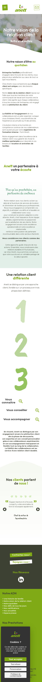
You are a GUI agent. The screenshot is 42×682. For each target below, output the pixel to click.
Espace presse (10, 613)
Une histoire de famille (13, 599)
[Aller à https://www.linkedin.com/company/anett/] (21, 579)
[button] (12, 400)
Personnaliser (15, 669)
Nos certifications (11, 608)
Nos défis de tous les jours (15, 606)
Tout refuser (15, 664)
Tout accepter (15, 659)
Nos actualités (10, 611)
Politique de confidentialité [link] (15, 675)
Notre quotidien (11, 604)
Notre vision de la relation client (18, 601)
